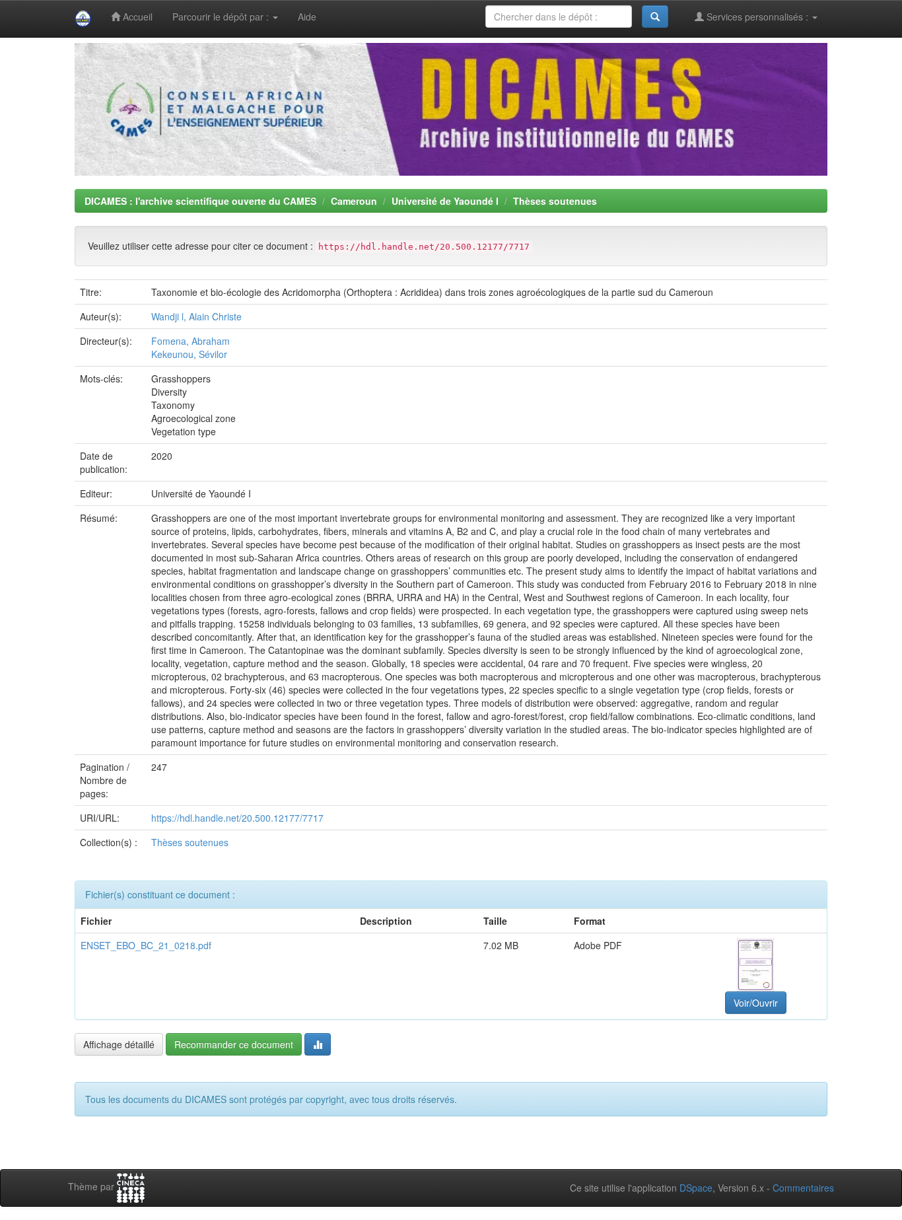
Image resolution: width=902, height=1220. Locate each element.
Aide (307, 16)
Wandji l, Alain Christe (196, 316)
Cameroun (354, 200)
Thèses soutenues (555, 200)
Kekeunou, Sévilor (189, 354)
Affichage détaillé (119, 1044)
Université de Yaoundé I (445, 200)
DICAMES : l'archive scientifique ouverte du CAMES (200, 200)
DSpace (695, 1187)
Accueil (136, 16)
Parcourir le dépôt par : (221, 16)
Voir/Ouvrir (756, 1002)
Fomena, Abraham (190, 340)
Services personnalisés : (757, 16)
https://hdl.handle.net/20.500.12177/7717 (237, 817)
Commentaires (803, 1187)
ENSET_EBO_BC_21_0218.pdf (146, 945)
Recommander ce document (233, 1044)
